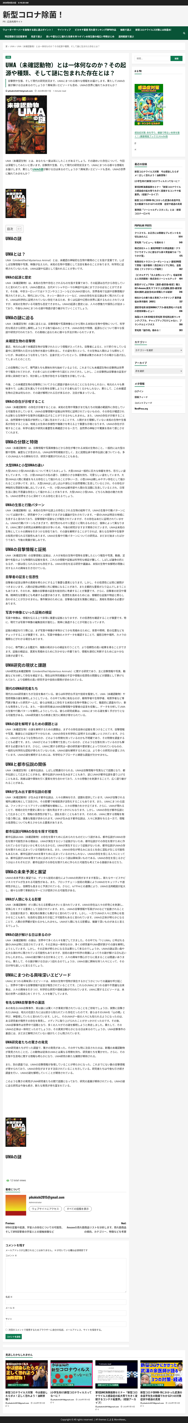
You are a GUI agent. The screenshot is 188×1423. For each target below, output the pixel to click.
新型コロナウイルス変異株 (18, 1385)
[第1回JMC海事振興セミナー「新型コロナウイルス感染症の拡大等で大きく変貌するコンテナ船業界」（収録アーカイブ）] (116, 1374)
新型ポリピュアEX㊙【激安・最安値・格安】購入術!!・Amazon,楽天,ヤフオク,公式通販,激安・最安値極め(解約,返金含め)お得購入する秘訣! (158, 288)
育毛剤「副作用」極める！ (148, 330)
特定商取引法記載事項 (16, 36)
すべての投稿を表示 (78, 1208)
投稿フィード (141, 396)
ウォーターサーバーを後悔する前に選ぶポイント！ (28, 29)
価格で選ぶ (125, 29)
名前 (9, 1296)
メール (10, 1307)
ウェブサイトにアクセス (45, 1208)
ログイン (139, 391)
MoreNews (119, 1419)
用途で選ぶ (36, 36)
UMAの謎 (13, 238)
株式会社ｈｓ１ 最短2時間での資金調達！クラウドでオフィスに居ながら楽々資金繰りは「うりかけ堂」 (158, 251)
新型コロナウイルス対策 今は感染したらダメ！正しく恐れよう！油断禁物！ (27, 1395)
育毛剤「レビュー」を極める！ (150, 242)
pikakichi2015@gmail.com (20, 91)
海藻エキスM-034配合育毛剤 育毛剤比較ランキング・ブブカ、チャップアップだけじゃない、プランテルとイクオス (158, 320)
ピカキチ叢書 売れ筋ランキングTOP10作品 (95, 29)
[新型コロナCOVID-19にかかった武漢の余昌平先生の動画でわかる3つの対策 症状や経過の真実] (161, 1374)
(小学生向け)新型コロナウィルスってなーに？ (157, 180)
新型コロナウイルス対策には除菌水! (153, 29)
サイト (9, 1318)
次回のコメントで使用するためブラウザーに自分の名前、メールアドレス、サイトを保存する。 (55, 1329)
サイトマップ (64, 29)
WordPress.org (141, 408)
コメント (11, 1255)
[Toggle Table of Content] (17, 228)
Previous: (35, 1227)
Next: (96, 1227)
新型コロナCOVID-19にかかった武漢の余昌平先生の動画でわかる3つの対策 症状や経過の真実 (162, 1395)
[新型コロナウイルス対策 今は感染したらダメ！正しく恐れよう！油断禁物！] (27, 1374)
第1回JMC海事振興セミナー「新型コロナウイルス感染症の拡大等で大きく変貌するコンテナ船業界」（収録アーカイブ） (158, 190)
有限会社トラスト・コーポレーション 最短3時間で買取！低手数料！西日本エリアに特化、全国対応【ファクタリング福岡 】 (158, 265)
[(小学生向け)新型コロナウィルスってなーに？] (72, 1374)
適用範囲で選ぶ (126, 36)
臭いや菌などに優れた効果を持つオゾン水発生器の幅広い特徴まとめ (80, 36)
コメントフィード (143, 402)
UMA (8, 57)
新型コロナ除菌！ (33, 14)
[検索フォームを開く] (184, 33)
